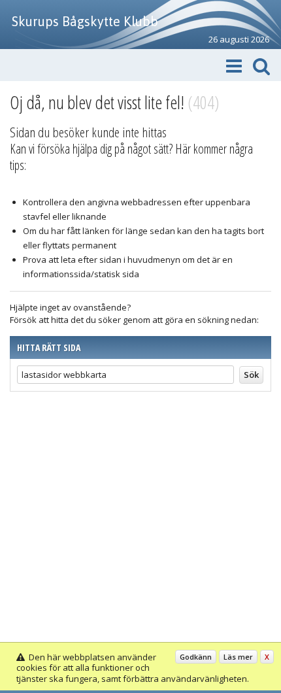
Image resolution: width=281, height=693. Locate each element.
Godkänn (196, 657)
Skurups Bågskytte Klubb (85, 21)
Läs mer (238, 657)
